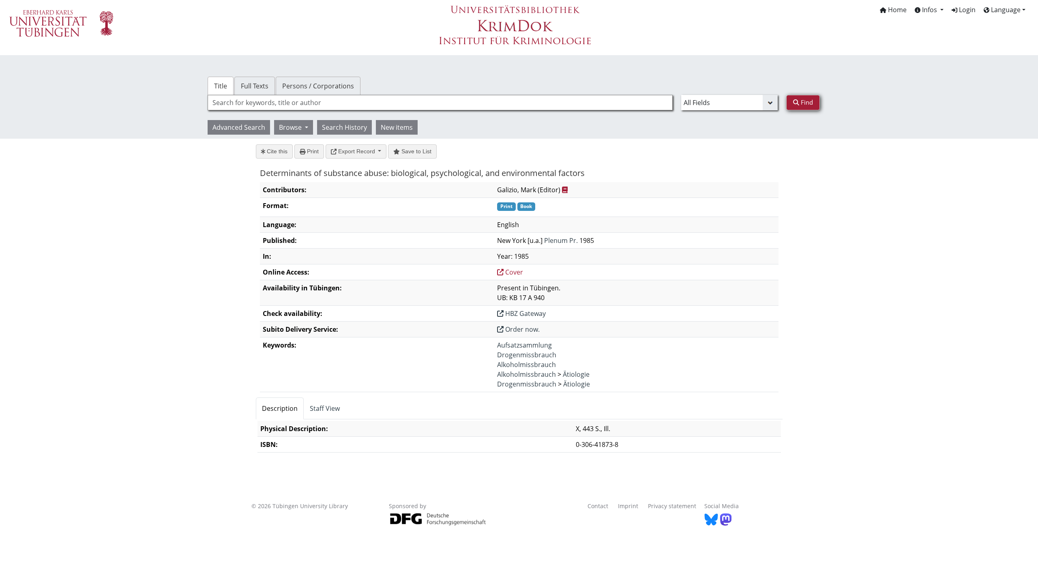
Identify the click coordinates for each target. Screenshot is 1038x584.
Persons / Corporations (318, 86)
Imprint (628, 506)
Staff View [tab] (325, 408)
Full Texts (254, 86)
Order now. (522, 329)
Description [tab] (280, 408)
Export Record (357, 151)
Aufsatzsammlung (524, 345)
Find (806, 102)
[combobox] (440, 102)
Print (312, 151)
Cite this (276, 151)
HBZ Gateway (525, 313)
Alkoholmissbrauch (526, 364)
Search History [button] (344, 127)
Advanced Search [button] (238, 127)
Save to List (415, 151)
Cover (513, 272)
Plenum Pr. (561, 240)
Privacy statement (672, 506)
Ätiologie (576, 374)
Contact (598, 506)
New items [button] (397, 127)
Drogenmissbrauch (526, 354)
